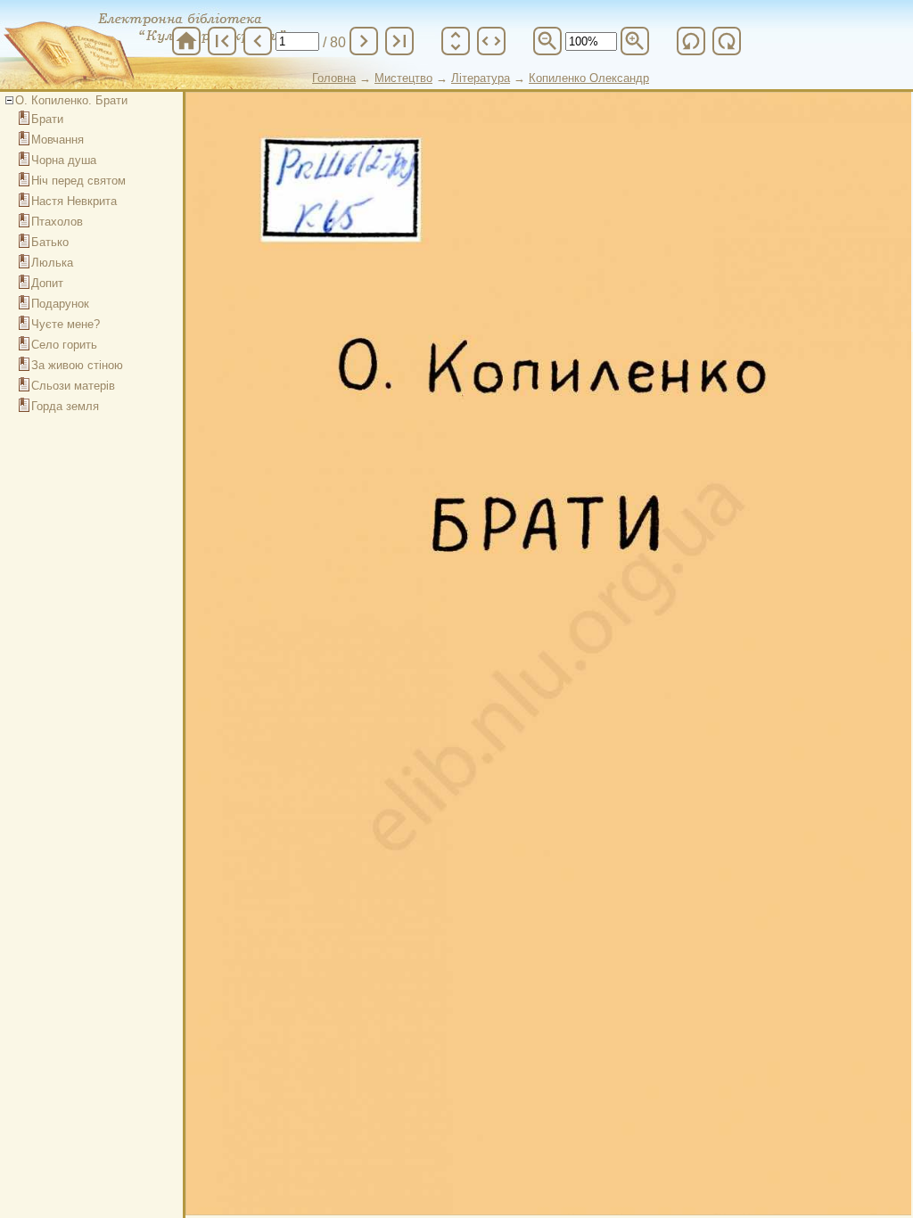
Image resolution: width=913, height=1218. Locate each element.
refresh (691, 41)
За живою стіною (77, 365)
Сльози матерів (73, 385)
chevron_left (257, 41)
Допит (47, 283)
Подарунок (60, 303)
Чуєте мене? (65, 324)
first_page (222, 41)
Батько (50, 242)
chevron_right (363, 41)
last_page (399, 41)
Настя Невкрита (74, 201)
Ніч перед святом (78, 180)
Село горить (64, 344)
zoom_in (634, 41)
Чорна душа (63, 160)
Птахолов (57, 221)
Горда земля (65, 406)
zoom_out (547, 41)
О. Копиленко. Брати (71, 100)
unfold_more (455, 41)
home (186, 41)
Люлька (52, 262)
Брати (47, 119)
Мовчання (57, 139)
